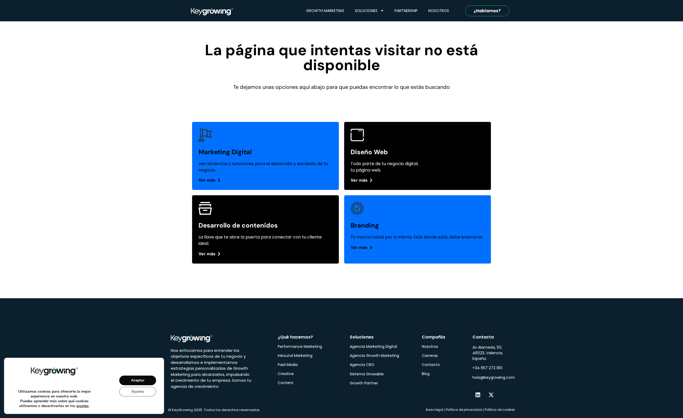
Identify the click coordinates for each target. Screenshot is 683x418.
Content (285, 382)
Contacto (431, 364)
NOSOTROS (438, 10)
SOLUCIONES (366, 10)
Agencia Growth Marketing (374, 355)
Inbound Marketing (295, 355)
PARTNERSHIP (406, 10)
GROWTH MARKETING (325, 10)
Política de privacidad (464, 409)
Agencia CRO (362, 364)
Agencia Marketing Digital (373, 346)
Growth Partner (364, 383)
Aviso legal (434, 409)
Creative (286, 373)
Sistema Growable (367, 374)
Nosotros (430, 346)
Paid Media (288, 364)
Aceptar (137, 380)
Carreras (430, 355)
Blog (426, 373)
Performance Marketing (300, 346)
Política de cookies (500, 409)
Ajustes (137, 391)
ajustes (82, 406)
